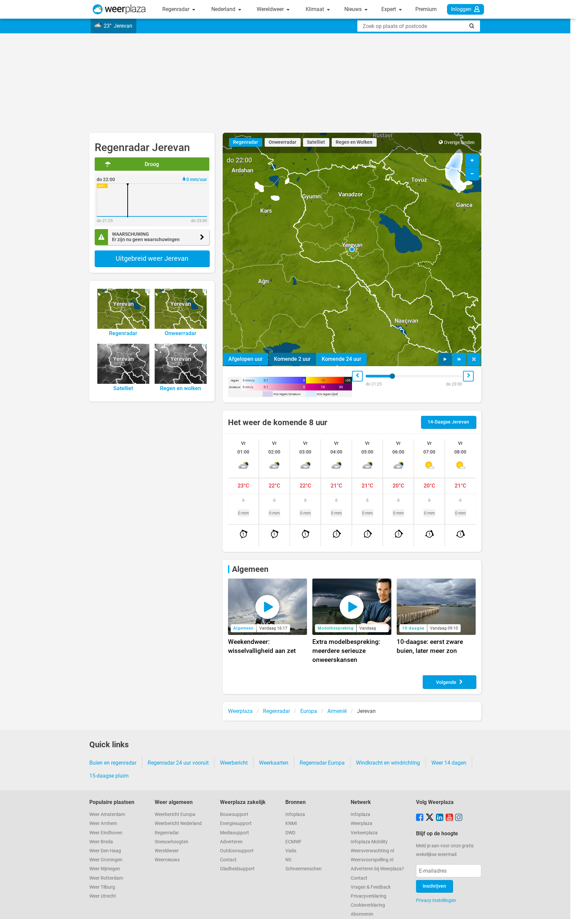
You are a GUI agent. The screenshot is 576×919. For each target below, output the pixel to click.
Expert (389, 9)
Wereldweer (271, 9)
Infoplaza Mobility (369, 842)
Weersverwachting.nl (372, 851)
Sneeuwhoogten (171, 842)
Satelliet (316, 142)
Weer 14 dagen (448, 763)
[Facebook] (419, 818)
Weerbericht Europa (175, 814)
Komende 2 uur (292, 359)
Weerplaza (361, 823)
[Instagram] (458, 818)
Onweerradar (282, 142)
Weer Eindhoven (105, 833)
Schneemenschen (303, 869)
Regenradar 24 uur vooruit (178, 763)
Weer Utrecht (102, 896)
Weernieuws (167, 860)
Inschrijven (434, 886)
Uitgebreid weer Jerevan (152, 258)
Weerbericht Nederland (178, 823)
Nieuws (353, 9)
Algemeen (250, 569)
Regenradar (176, 9)
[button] (352, 249)
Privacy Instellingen (436, 900)
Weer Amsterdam (107, 814)
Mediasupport (234, 833)
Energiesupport (236, 823)
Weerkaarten (273, 763)
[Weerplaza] (119, 9)
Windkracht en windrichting (388, 763)
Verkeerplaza (364, 833)
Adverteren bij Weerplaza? (377, 869)
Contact (228, 860)
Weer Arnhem (103, 823)
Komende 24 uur (341, 359)
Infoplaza (295, 814)
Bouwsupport (234, 814)
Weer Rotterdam (106, 878)
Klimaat (315, 9)
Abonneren (362, 914)
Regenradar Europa (322, 763)
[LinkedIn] (439, 818)
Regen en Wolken (354, 142)
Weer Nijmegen (104, 869)
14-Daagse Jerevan (448, 422)
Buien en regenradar (112, 763)
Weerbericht (234, 763)
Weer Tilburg (102, 887)
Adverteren (231, 842)
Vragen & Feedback (371, 887)
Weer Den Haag (105, 851)
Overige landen (459, 142)
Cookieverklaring (368, 905)
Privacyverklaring (368, 896)
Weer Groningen (105, 860)
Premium (426, 9)
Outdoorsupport (237, 851)
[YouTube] (449, 818)
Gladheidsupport (237, 869)
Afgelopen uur (245, 359)
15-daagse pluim (109, 776)
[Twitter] (429, 818)
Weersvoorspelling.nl (372, 860)
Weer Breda (101, 842)
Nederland (224, 9)
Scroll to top (565, 908)
